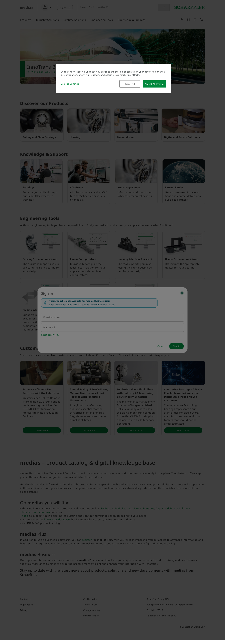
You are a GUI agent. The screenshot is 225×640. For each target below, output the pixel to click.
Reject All (130, 83)
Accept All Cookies (155, 83)
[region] (113, 78)
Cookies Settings (70, 83)
